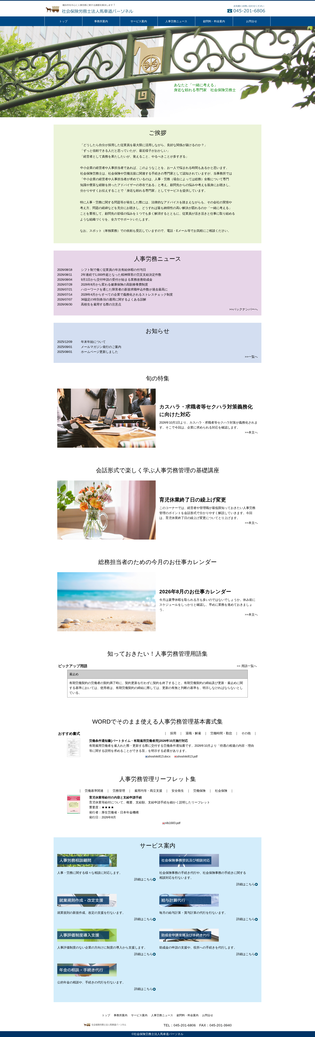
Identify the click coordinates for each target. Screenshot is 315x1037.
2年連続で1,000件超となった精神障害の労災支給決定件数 (121, 274)
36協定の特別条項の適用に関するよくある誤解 (113, 299)
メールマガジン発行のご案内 (101, 347)
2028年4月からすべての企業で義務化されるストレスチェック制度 (127, 294)
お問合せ (207, 1015)
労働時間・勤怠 (221, 733)
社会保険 (221, 790)
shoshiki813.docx (159, 756)
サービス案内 (139, 1015)
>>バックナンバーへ (243, 309)
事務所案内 (120, 1015)
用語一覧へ (249, 666)
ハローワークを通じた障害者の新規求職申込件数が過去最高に (124, 289)
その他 (246, 733)
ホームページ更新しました (99, 352)
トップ (106, 1015)
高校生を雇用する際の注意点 (101, 304)
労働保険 (199, 790)
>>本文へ (251, 432)
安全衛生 (178, 790)
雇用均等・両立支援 (148, 790)
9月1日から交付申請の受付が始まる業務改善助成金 (116, 279)
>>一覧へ (251, 356)
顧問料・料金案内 (188, 1015)
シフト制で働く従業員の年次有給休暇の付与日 (113, 270)
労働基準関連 (94, 790)
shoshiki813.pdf (187, 756)
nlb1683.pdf (172, 823)
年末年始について (93, 342)
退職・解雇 (193, 733)
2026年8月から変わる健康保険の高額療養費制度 (114, 284)
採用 (173, 733)
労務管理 (119, 790)
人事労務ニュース (162, 1015)
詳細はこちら (143, 879)
